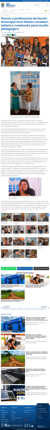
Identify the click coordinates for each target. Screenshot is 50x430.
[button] (8, 35)
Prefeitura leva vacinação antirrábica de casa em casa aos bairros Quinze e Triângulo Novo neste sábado (36, 286)
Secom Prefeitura (7, 32)
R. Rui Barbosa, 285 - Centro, (17, 425)
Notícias (22, 10)
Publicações (13, 10)
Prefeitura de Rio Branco (21, 429)
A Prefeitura (4, 10)
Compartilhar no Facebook (26, 268)
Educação (6, 15)
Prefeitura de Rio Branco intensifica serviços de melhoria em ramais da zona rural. (12, 300)
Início (2, 15)
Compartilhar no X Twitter (43, 268)
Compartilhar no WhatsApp (10, 268)
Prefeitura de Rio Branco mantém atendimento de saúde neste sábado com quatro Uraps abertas (12, 286)
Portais (27, 10)
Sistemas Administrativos (8, 12)
